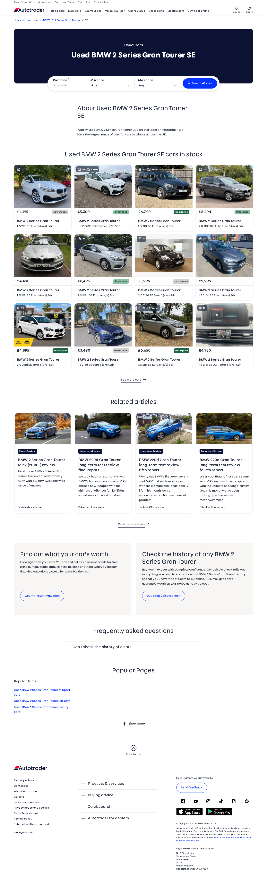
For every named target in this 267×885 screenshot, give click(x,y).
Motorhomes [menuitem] (45, 2)
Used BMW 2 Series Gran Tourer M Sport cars (42, 692)
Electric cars (176, 11)
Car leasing (156, 11)
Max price (145, 80)
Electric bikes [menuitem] (101, 2)
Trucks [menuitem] (71, 2)
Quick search (99, 807)
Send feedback (191, 787)
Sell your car (93, 11)
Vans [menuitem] (24, 2)
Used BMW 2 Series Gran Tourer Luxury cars (41, 710)
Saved (236, 12)
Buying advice (101, 795)
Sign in (249, 12)
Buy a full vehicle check (163, 595)
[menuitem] (57, 11)
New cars (74, 11)
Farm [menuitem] (80, 2)
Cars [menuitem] (16, 2)
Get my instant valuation (42, 595)
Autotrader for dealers (108, 818)
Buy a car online (198, 11)
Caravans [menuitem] (60, 2)
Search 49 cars (202, 83)
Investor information (27, 802)
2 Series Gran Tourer (67, 20)
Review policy (23, 818)
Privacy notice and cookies (31, 807)
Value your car (115, 11)
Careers (19, 796)
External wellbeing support (31, 824)
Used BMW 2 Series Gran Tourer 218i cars (42, 701)
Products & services (106, 784)
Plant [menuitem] (88, 2)
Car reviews (136, 11)
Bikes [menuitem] (32, 2)
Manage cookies (23, 832)
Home (17, 20)
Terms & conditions (26, 813)
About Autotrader (26, 791)
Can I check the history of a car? (102, 647)
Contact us (21, 786)
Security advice (24, 780)
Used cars (58, 11)
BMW (46, 20)
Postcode (60, 80)
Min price (97, 80)
